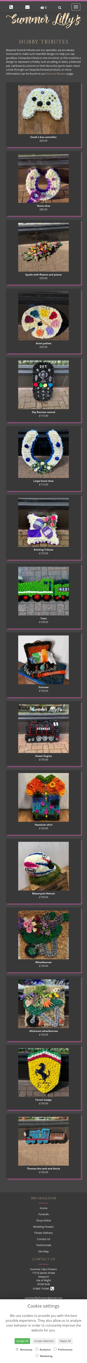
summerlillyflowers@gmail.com (43, 1298)
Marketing (45, 1356)
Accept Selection (44, 1341)
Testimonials (43, 1245)
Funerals (43, 1214)
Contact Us (43, 1239)
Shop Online (43, 1220)
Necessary (25, 1349)
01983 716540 (41, 1288)
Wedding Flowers (43, 1227)
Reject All (65, 1341)
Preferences (64, 1349)
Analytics (45, 1349)
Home (43, 1208)
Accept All (22, 1341)
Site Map (43, 1251)
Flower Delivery (43, 1233)
